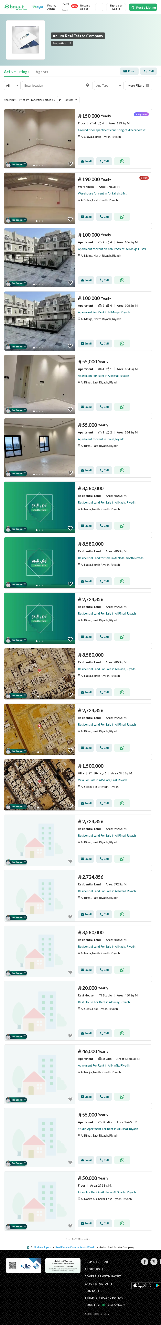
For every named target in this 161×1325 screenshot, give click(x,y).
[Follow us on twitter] (153, 1264)
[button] (12, 85)
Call (151, 71)
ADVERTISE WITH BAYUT (102, 1276)
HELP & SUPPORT (97, 1261)
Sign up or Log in (116, 7)
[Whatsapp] (122, 161)
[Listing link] (78, 138)
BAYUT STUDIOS (96, 1283)
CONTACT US (94, 1291)
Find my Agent (51, 7)
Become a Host (85, 7)
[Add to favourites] (70, 164)
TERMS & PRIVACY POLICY (103, 1298)
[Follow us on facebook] (144, 1264)
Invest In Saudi (69, 7)
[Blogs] (37, 7)
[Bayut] (15, 7)
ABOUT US (92, 1269)
